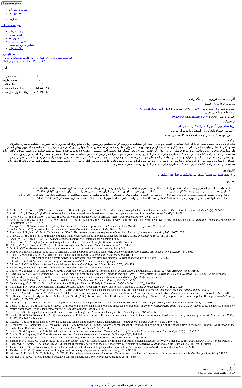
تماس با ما (15, 13)
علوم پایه (14, 38)
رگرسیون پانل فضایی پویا (189, 174)
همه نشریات (16, 31)
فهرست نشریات (18, 9)
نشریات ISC (16, 48)
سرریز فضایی (165, 174)
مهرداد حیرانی (205, 126)
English (13, 19)
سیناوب (94, 384)
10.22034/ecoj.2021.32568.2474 (190, 116)
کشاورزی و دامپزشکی (22, 44)
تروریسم (229, 174)
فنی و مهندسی (17, 41)
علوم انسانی (16, 34)
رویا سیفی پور (226, 126)
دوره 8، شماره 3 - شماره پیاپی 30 (215, 108)
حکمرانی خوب (214, 174)
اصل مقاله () (151, 108)
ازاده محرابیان (186, 126)
